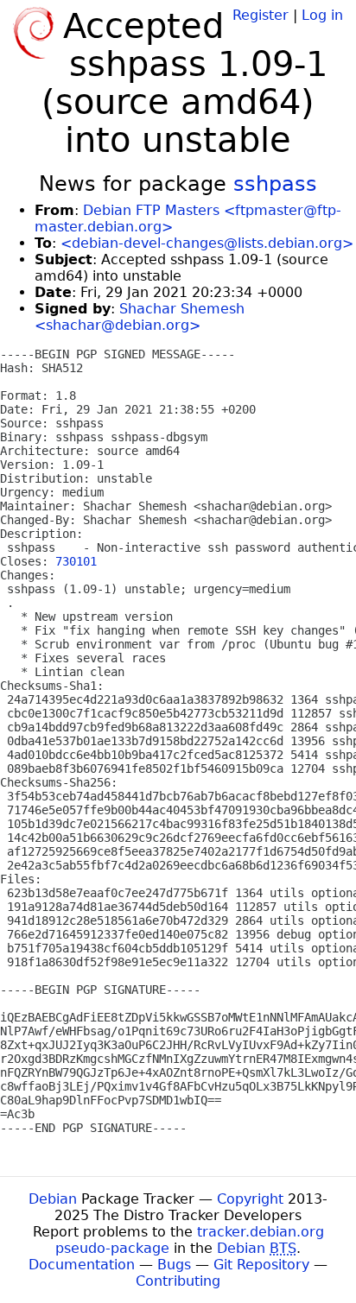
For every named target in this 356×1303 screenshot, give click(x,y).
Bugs (174, 1264)
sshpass (275, 184)
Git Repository (261, 1264)
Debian (53, 1199)
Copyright (250, 1199)
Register (260, 15)
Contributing (178, 1281)
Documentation (82, 1264)
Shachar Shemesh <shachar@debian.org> (140, 316)
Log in (322, 15)
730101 (76, 561)
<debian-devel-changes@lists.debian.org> (206, 243)
